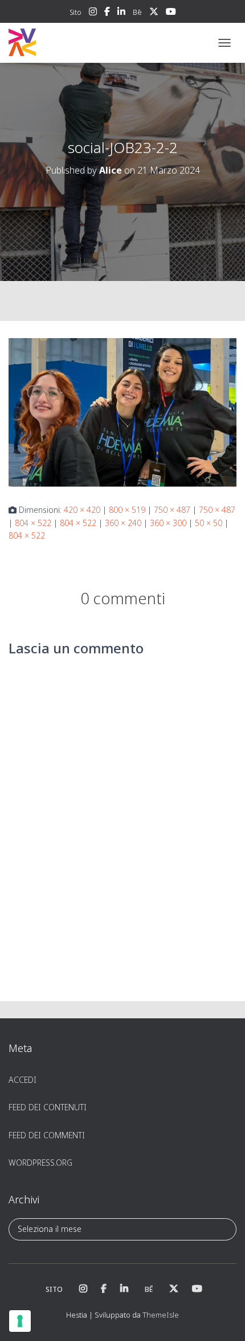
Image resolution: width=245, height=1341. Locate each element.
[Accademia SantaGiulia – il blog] (57, 43)
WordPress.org (40, 1162)
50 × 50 (208, 522)
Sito (75, 12)
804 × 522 (33, 522)
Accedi (22, 1079)
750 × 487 (172, 509)
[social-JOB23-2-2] (122, 411)
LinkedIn (121, 13)
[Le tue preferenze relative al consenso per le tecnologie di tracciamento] (20, 1321)
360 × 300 (168, 522)
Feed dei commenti (47, 1135)
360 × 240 (123, 522)
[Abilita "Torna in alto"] (222, 1318)
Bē (137, 12)
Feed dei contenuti (48, 1107)
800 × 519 (127, 509)
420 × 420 (82, 509)
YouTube (171, 13)
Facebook (107, 13)
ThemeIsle (160, 1315)
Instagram (93, 13)
